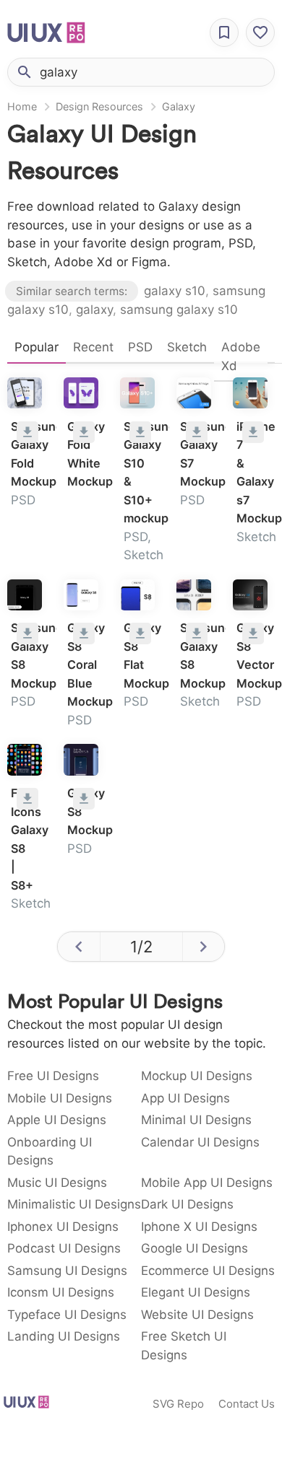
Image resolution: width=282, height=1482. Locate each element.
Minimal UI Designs (196, 1120)
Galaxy (178, 106)
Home (22, 106)
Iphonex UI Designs (63, 1226)
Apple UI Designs (56, 1120)
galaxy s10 (174, 291)
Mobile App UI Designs (207, 1182)
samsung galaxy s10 (179, 309)
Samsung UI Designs (67, 1270)
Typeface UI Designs (67, 1314)
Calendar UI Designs (200, 1142)
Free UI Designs (53, 1076)
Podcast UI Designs (64, 1248)
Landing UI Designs (63, 1336)
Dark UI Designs (187, 1204)
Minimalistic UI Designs (74, 1204)
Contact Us (246, 1404)
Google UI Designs (194, 1248)
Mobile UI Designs (59, 1098)
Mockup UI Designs (196, 1076)
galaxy (94, 309)
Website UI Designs (197, 1314)
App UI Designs (185, 1098)
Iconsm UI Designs (60, 1292)
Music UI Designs (57, 1182)
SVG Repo (178, 1404)
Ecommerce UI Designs (208, 1270)
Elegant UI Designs (195, 1292)
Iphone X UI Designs (199, 1226)
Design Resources (99, 106)
